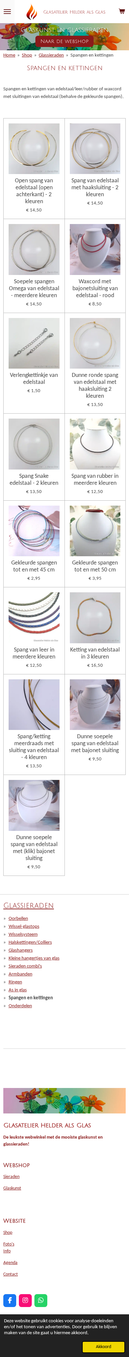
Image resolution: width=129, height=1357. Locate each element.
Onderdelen (20, 1006)
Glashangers (21, 950)
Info (7, 1251)
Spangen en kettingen (91, 55)
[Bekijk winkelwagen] (121, 11)
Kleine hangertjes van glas (34, 958)
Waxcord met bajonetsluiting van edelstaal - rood (95, 289)
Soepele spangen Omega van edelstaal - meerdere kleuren (34, 289)
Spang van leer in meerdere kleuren (34, 653)
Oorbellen (18, 918)
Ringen (15, 982)
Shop (27, 55)
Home (9, 55)
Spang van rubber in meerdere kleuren (94, 479)
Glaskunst (12, 1188)
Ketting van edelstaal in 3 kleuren (95, 653)
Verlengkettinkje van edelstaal (34, 378)
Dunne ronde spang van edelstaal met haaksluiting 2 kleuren (95, 385)
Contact (10, 1274)
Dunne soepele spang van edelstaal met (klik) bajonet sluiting (34, 848)
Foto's (8, 1244)
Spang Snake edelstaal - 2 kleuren (34, 479)
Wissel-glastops (24, 926)
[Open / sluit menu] (7, 11)
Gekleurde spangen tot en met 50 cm (95, 566)
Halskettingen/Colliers (30, 942)
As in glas (18, 990)
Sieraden (11, 1176)
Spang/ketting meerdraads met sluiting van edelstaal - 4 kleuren (34, 747)
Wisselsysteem (23, 934)
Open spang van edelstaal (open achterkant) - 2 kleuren (34, 191)
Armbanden (20, 974)
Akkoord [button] (103, 1347)
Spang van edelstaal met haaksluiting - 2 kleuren (95, 188)
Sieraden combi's (25, 966)
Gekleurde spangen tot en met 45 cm (34, 566)
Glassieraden (51, 55)
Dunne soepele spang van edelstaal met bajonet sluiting (95, 744)
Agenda (10, 1262)
